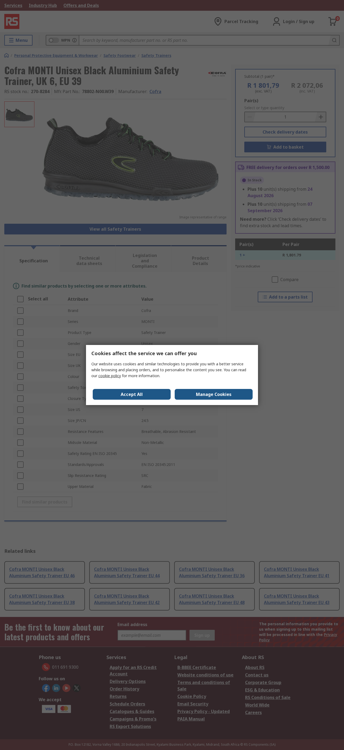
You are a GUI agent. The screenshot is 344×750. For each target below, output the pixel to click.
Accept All (132, 394)
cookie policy (109, 375)
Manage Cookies (213, 394)
